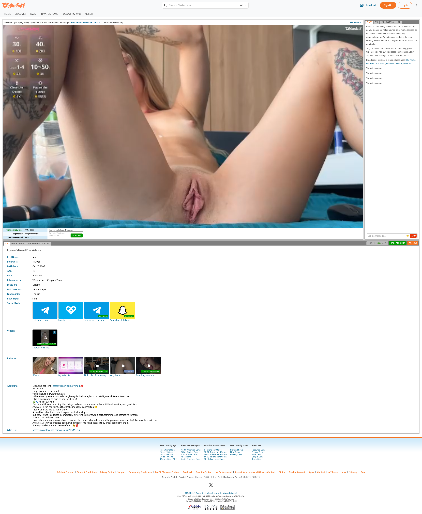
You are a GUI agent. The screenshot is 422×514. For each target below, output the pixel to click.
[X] (211, 486)
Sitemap (353, 472)
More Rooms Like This (38, 243)
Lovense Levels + (394, 63)
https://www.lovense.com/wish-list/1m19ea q (56, 430)
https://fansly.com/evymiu (66, 386)
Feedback (187, 472)
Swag (363, 472)
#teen (74, 22)
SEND (413, 236)
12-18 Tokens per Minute (215, 452)
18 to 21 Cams (166, 452)
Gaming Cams (236, 454)
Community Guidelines (140, 472)
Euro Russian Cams (189, 454)
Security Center (203, 472)
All (241, 5)
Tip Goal (407, 63)
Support (121, 472)
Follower (370, 63)
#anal (97, 22)
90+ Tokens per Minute (214, 459)
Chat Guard (380, 63)
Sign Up (388, 5)
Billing (282, 472)
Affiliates (333, 472)
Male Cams (256, 454)
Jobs (343, 472)
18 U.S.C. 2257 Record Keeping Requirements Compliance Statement (211, 493)
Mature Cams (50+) (168, 459)
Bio (6, 243)
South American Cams (190, 459)
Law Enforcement (223, 472)
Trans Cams (257, 459)
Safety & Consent (65, 472)
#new (87, 22)
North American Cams (190, 450)
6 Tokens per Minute (213, 450)
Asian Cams (186, 457)
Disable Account (297, 472)
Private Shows (236, 450)
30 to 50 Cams (166, 457)
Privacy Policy (107, 472)
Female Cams (257, 452)
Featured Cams (258, 450)
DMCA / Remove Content (167, 472)
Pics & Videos (18, 243)
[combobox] (200, 5)
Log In (405, 5)
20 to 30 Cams (166, 454)
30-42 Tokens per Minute (215, 454)
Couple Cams (257, 457)
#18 (93, 22)
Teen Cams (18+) (167, 450)
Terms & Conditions (87, 472)
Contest (321, 472)
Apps (311, 472)
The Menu (410, 60)
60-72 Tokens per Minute (215, 457)
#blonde (81, 22)
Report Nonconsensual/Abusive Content (255, 472)
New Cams (235, 452)
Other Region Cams (189, 452)
